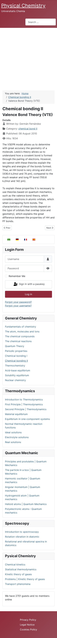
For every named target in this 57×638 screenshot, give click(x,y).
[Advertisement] (28, 57)
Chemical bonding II (16, 360)
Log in (28, 294)
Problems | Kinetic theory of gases (25, 579)
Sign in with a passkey (31, 284)
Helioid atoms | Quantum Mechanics (26, 504)
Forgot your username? (18, 305)
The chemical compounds (20, 336)
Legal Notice (27, 624)
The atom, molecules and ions (22, 331)
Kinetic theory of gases (18, 574)
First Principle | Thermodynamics (24, 404)
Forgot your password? (18, 301)
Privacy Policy (28, 619)
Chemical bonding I (16, 355)
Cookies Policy (28, 629)
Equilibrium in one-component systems (27, 419)
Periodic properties (16, 350)
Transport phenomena (17, 583)
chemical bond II (27, 128)
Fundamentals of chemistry (20, 326)
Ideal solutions (13, 432)
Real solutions (13, 442)
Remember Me (17, 276)
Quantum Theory (14, 346)
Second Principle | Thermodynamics (25, 409)
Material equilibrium (16, 414)
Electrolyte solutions (17, 437)
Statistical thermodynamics (20, 569)
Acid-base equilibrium (17, 370)
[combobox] (40, 22)
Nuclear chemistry (15, 380)
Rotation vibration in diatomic (22, 536)
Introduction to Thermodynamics (24, 399)
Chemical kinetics (15, 564)
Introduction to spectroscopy (22, 531)
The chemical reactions (18, 341)
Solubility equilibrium (17, 375)
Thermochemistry (15, 365)
